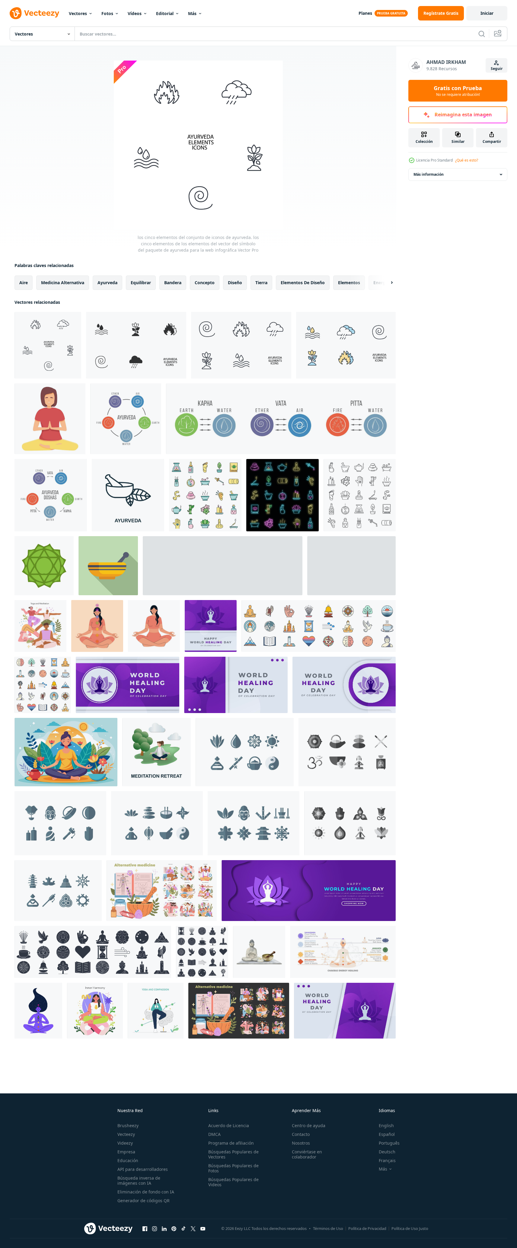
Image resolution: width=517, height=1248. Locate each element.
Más (192, 13)
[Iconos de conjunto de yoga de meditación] (347, 752)
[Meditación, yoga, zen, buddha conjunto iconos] (245, 752)
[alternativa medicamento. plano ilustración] (40, 626)
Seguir (497, 68)
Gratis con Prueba (458, 90)
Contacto (301, 1134)
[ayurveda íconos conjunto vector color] (205, 495)
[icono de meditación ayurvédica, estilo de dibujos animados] (49, 418)
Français (387, 1160)
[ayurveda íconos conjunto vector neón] (282, 495)
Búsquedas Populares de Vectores (233, 1154)
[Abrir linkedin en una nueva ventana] (164, 1228)
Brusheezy (128, 1125)
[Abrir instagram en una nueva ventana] (154, 1228)
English (386, 1125)
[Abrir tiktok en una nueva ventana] (183, 1228)
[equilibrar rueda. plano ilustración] (95, 1011)
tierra (261, 282)
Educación (127, 1160)
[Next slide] (386, 282)
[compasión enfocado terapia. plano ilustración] (156, 1011)
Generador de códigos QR (143, 1200)
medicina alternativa (62, 282)
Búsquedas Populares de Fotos (233, 1168)
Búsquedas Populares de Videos (233, 1182)
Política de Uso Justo (409, 1228)
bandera (172, 282)
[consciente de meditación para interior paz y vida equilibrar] (65, 752)
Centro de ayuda (308, 1125)
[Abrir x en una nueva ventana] (193, 1228)
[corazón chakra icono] (44, 565)
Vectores (78, 13)
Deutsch (387, 1152)
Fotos (107, 13)
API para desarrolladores (142, 1169)
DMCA (214, 1134)
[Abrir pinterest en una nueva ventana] (173, 1228)
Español (387, 1134)
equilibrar (141, 282)
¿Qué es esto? (466, 160)
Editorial (165, 13)
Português (389, 1143)
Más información (428, 174)
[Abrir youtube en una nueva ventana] (202, 1228)
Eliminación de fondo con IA (145, 1192)
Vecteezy (126, 1134)
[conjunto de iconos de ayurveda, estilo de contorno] (360, 495)
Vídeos (135, 13)
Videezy (125, 1143)
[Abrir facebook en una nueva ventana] (144, 1228)
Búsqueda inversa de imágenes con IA (138, 1180)
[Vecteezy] (34, 13)
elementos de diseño (303, 282)
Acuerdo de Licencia (228, 1125)
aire (23, 282)
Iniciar (486, 13)
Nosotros (301, 1143)
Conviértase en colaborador (307, 1154)
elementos (349, 282)
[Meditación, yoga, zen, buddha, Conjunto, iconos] (157, 823)
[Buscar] (481, 33)
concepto (205, 282)
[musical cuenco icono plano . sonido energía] (108, 565)
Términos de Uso (328, 1228)
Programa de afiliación (231, 1143)
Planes (365, 13)
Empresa (126, 1152)
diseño (235, 282)
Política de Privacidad (367, 1228)
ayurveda (107, 282)
